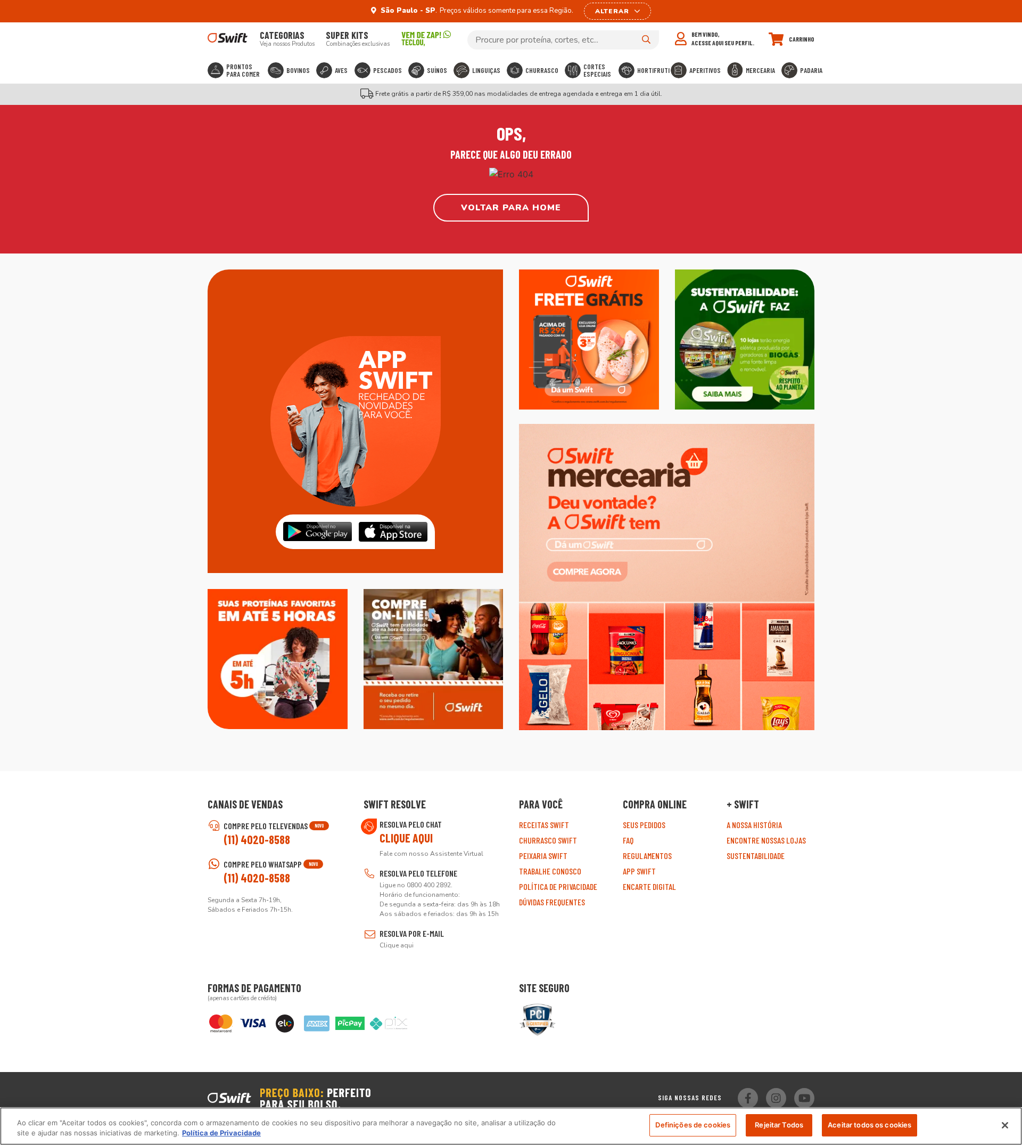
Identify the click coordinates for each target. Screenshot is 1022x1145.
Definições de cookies (692, 1125)
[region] (511, 1126)
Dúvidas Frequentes (552, 902)
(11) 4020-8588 (257, 839)
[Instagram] (776, 1098)
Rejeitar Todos (779, 1125)
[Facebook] (748, 1098)
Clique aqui (406, 838)
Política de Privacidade (558, 886)
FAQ (628, 840)
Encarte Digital (649, 886)
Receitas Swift (544, 825)
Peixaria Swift (543, 855)
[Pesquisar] (646, 39)
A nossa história (754, 825)
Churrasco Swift (548, 840)
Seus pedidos (644, 825)
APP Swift (639, 871)
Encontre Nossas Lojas (766, 840)
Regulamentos (647, 855)
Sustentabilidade (756, 855)
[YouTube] (804, 1098)
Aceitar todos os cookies (869, 1125)
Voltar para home (511, 208)
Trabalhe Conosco (550, 871)
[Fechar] (1005, 1125)
